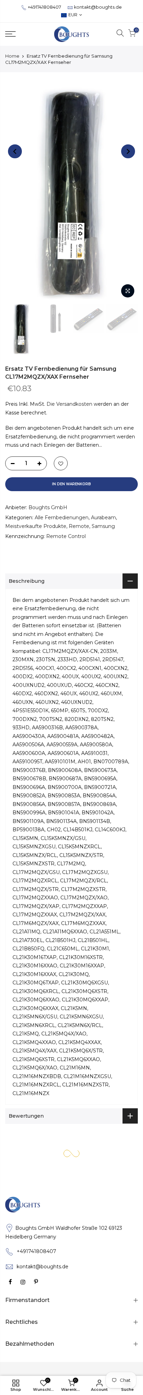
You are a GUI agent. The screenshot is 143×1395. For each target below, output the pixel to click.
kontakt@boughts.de (98, 7)
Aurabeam (103, 517)
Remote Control (66, 536)
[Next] (128, 151)
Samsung (103, 526)
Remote (79, 526)
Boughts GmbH (47, 507)
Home (12, 56)
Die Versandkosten (69, 404)
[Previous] (15, 151)
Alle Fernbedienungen (62, 517)
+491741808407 (44, 7)
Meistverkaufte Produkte (35, 526)
